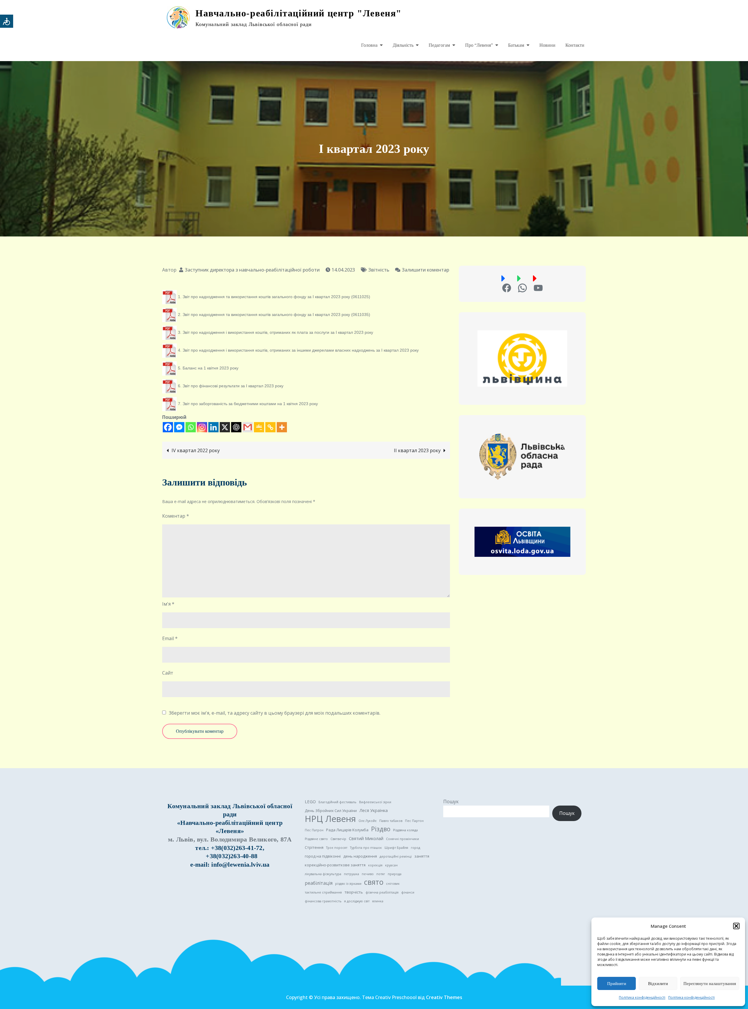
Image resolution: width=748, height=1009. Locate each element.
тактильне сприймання (323, 892)
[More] (282, 427)
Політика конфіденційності (642, 997)
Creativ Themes (444, 997)
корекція (375, 865)
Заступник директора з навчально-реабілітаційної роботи (252, 270)
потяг (380, 874)
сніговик (393, 884)
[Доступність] (6, 21)
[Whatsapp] (191, 427)
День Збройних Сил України (331, 810)
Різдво (380, 829)
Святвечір (338, 839)
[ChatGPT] (236, 427)
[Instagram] (202, 427)
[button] (736, 926)
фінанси (407, 892)
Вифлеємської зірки (375, 802)
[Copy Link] (270, 427)
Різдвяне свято (316, 839)
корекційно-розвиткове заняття (335, 865)
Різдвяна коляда (405, 830)
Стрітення (314, 847)
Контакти (574, 45)
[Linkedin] (213, 427)
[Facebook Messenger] (179, 427)
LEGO (310, 801)
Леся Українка (373, 810)
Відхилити (658, 983)
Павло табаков (390, 821)
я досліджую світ (357, 901)
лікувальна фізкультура (323, 874)
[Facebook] (168, 427)
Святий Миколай (366, 838)
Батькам (516, 45)
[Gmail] (248, 427)
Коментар (175, 516)
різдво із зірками (348, 884)
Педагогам (439, 45)
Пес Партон (414, 821)
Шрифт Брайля (396, 848)
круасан (391, 865)
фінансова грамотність (323, 901)
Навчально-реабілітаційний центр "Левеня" (298, 13)
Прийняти (616, 983)
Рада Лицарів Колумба (347, 829)
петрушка (351, 874)
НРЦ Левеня (330, 819)
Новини (547, 45)
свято (373, 882)
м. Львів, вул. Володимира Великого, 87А (230, 839)
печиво (368, 874)
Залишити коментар (422, 270)
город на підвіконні (323, 856)
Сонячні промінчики (402, 839)
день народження (360, 856)
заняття (421, 856)
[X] (225, 427)
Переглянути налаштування (709, 983)
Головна (369, 45)
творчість (353, 892)
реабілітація (319, 883)
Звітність (378, 270)
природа (394, 874)
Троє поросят (336, 848)
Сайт (167, 673)
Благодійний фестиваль (337, 802)
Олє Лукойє (368, 821)
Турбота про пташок (366, 848)
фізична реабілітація (382, 892)
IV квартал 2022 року (196, 450)
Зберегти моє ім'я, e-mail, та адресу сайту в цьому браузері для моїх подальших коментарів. (274, 713)
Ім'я (168, 604)
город (415, 848)
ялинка (377, 901)
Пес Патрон (314, 830)
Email (170, 638)
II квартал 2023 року (417, 450)
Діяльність (403, 45)
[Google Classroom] (259, 427)
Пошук (451, 801)
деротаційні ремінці (396, 856)
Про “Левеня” (479, 45)
